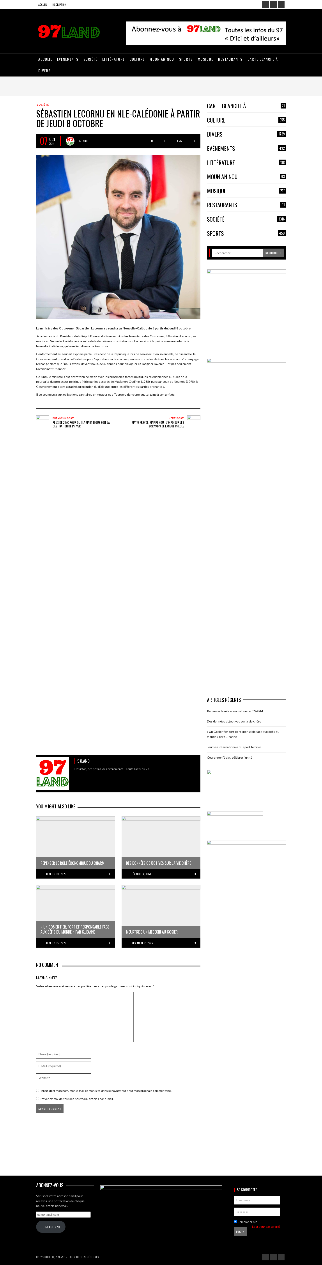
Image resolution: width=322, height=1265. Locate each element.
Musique (246, 191)
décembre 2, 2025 (142, 943)
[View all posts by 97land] (70, 141)
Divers (246, 134)
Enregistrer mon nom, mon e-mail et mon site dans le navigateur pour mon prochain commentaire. (106, 1090)
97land (83, 140)
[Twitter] (281, 4)
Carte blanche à (246, 106)
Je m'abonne (50, 1226)
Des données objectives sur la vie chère (234, 721)
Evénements (246, 148)
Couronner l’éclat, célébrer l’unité (229, 757)
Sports (246, 233)
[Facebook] (265, 4)
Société (43, 104)
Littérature (246, 163)
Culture (246, 120)
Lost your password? (266, 1226)
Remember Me (247, 1222)
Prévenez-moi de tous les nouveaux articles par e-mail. (76, 1099)
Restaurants (246, 205)
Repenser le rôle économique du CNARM (235, 711)
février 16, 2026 (56, 943)
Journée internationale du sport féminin (234, 747)
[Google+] (273, 4)
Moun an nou (246, 177)
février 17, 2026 (142, 874)
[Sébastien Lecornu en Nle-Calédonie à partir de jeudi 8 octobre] (118, 236)
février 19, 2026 (56, 874)
